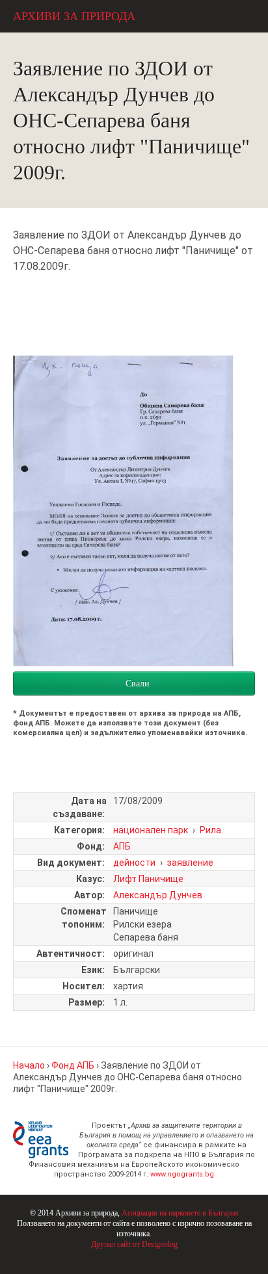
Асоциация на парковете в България (180, 1212)
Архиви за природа (74, 16)
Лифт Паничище (148, 879)
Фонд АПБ (72, 1065)
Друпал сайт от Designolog (134, 1244)
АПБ (122, 846)
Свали (138, 683)
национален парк (150, 830)
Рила (210, 830)
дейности (134, 862)
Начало (29, 1065)
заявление (190, 862)
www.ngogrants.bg (182, 1174)
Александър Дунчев (157, 895)
